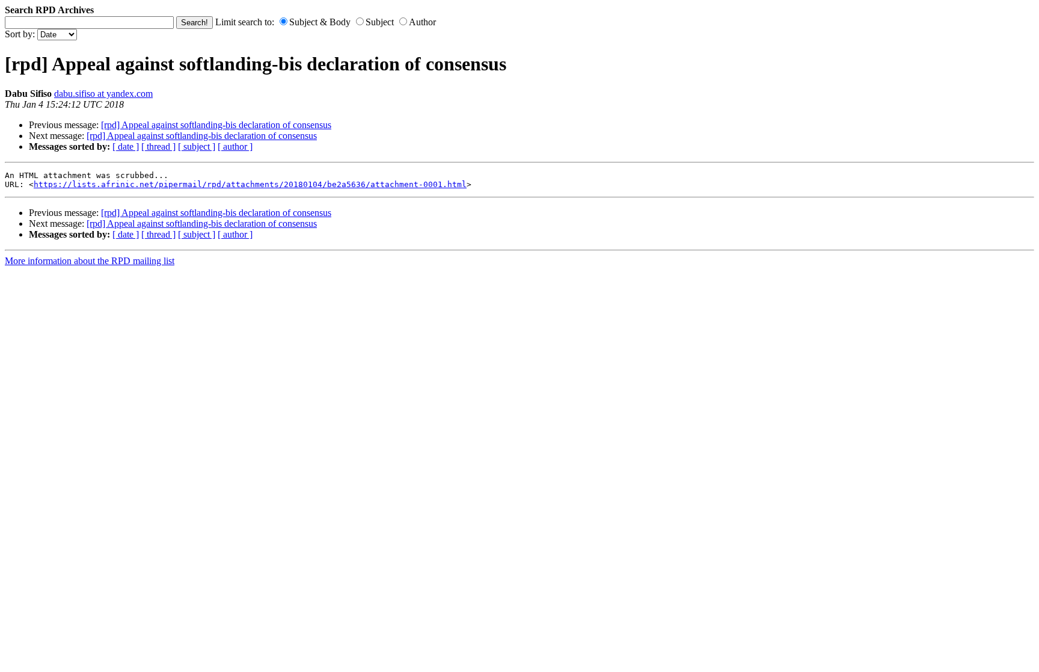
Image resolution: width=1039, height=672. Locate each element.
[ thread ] (158, 146)
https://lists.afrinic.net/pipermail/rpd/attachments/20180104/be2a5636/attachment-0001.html (250, 184)
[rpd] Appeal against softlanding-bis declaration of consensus (216, 125)
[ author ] (235, 146)
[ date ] (125, 146)
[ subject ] (196, 146)
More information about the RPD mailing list (89, 261)
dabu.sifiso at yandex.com (103, 93)
